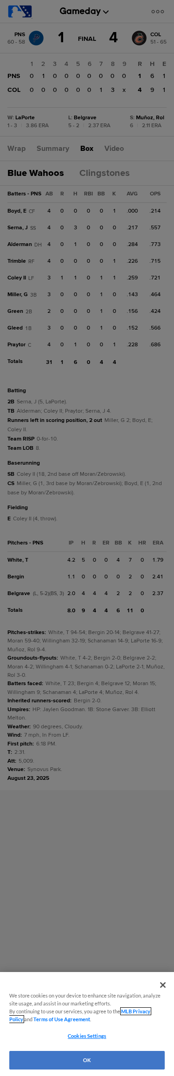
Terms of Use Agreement (61, 1019)
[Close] (163, 985)
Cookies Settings (87, 1036)
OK (87, 1060)
